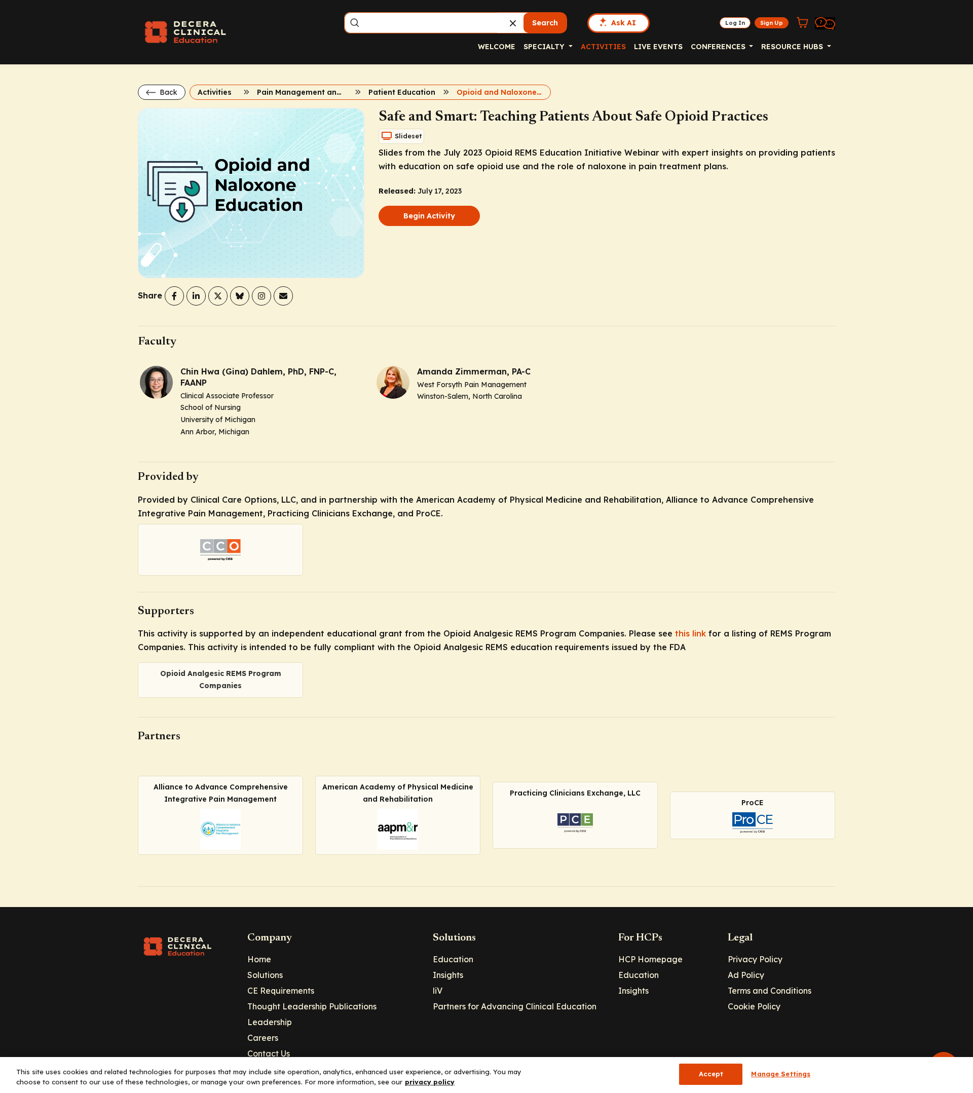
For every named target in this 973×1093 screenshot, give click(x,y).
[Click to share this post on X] (218, 296)
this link (690, 633)
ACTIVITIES (603, 46)
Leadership (269, 1022)
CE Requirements (280, 991)
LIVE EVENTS (658, 46)
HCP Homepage (650, 959)
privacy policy (430, 1082)
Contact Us (268, 1053)
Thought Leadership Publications (312, 1006)
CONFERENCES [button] (719, 46)
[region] (486, 1075)
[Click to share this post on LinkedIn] (196, 296)
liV (437, 991)
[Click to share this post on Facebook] (174, 296)
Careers (262, 1038)
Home (259, 959)
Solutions (265, 975)
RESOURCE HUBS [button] (793, 46)
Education (453, 959)
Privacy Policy (755, 959)
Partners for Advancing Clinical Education (514, 1006)
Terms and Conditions (769, 991)
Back (167, 92)
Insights (448, 975)
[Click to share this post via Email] (283, 296)
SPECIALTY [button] (545, 46)
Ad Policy (746, 975)
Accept (711, 1074)
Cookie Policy (754, 1006)
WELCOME (496, 46)
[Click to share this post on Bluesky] (239, 296)
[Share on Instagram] (261, 296)
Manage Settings (780, 1074)
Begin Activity (429, 215)
